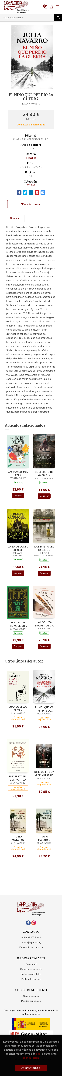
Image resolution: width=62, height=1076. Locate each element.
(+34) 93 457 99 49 (31, 937)
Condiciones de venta (31, 969)
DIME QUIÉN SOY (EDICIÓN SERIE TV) (44, 773)
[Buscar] (58, 17)
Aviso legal (31, 964)
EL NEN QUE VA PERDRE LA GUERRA (44, 709)
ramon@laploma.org (31, 942)
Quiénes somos (31, 996)
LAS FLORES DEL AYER (18, 473)
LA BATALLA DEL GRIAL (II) (18, 548)
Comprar (18, 495)
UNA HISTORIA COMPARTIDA (18, 778)
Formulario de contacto (31, 947)
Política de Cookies (31, 979)
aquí (38, 1054)
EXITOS (31, 185)
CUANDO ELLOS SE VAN (18, 708)
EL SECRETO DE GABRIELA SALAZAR (44, 473)
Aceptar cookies (30, 1067)
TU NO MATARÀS (18, 838)
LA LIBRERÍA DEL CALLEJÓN (44, 548)
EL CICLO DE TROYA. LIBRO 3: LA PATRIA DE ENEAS (18, 624)
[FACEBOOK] (28, 922)
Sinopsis (14, 218)
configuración (31, 1058)
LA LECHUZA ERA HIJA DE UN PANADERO (44, 624)
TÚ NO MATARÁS (44, 838)
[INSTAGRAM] (33, 922)
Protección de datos (31, 974)
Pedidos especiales (31, 1000)
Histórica (31, 157)
